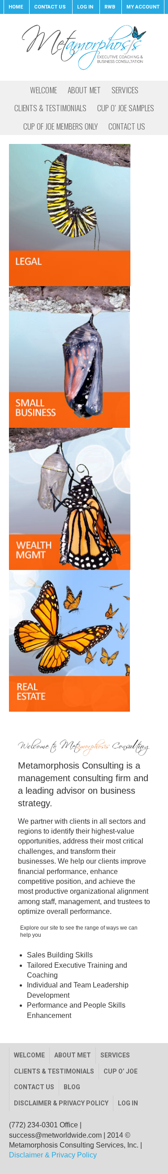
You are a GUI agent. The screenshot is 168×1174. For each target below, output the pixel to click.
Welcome (29, 1055)
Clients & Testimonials (54, 1071)
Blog (72, 1087)
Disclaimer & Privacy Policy (61, 1103)
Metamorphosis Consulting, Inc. (84, 47)
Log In (128, 1103)
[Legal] (84, 215)
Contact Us (34, 1087)
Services (115, 1055)
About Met (72, 1055)
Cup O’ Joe (120, 1071)
